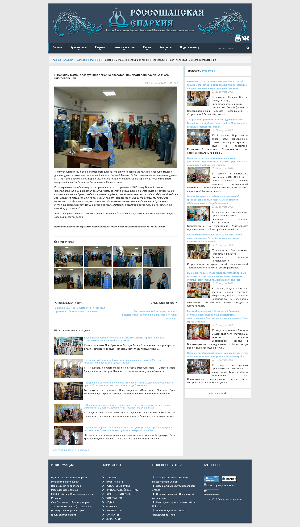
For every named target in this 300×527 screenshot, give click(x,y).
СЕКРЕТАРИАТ (113, 518)
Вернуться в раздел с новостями (70, 449)
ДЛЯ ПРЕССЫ (113, 510)
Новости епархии (124, 48)
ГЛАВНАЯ (110, 477)
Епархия (100, 48)
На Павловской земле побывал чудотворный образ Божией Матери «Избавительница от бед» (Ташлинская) (122, 361)
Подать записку (189, 47)
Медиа (147, 48)
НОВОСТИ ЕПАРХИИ (117, 485)
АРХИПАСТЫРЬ (114, 481)
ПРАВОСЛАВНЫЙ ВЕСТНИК (121, 489)
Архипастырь (78, 48)
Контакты (166, 48)
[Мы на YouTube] (238, 39)
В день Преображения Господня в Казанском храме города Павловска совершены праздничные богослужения (124, 339)
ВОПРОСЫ (111, 506)
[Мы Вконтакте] (245, 39)
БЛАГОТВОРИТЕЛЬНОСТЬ (120, 494)
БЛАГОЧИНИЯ (113, 498)
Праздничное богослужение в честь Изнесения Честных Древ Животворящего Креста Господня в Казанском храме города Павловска (128, 384)
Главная (57, 47)
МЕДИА (109, 502)
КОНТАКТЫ (111, 514)
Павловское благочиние (89, 59)
